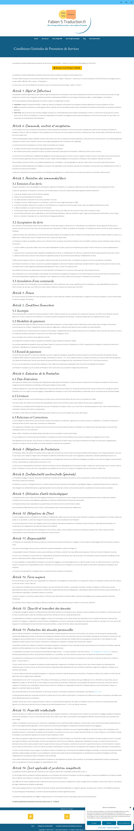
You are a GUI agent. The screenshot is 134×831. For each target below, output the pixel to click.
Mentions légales (102, 827)
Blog (84, 39)
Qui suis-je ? (45, 39)
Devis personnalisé (94, 39)
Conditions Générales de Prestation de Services (69, 826)
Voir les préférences (124, 823)
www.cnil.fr (97, 692)
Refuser (109, 823)
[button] (130, 807)
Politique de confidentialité (113, 827)
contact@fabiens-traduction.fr (100, 652)
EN (126, 2)
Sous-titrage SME (57, 39)
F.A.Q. (32, 826)
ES (131, 2)
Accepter (94, 823)
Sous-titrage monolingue (72, 39)
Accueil (36, 39)
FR (121, 2)
